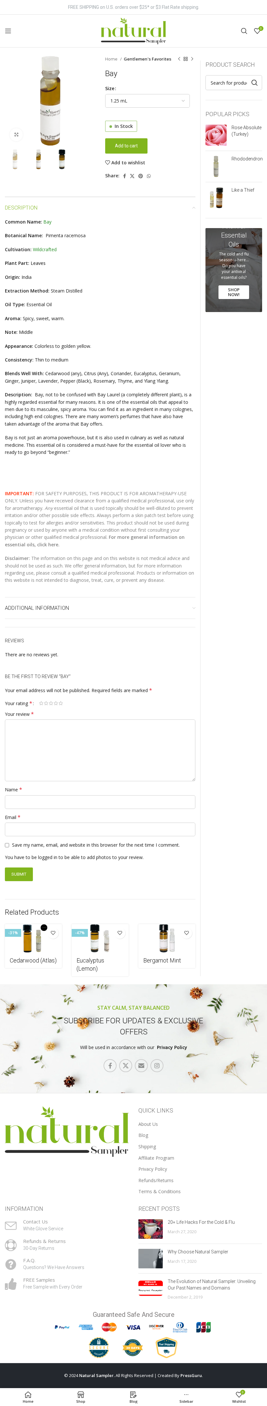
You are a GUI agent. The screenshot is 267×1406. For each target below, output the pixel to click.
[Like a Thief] (216, 197)
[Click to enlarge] (16, 134)
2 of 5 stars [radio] (46, 703)
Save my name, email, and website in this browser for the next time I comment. (96, 845)
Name (13, 789)
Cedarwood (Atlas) (33, 960)
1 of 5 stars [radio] (41, 703)
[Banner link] (233, 270)
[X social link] (132, 176)
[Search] (244, 30)
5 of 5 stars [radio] (60, 703)
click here (47, 544)
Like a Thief (243, 190)
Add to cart (126, 145)
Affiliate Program (156, 1158)
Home (112, 59)
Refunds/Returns (156, 1180)
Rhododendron (247, 158)
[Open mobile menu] (8, 30)
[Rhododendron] (216, 166)
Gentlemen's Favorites (147, 59)
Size (109, 88)
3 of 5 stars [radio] (51, 703)
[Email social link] (141, 1065)
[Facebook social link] (124, 176)
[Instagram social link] (156, 1065)
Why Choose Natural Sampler (198, 1251)
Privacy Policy (172, 1047)
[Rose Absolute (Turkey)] (216, 135)
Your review (19, 714)
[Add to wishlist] (53, 933)
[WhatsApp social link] (149, 176)
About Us (148, 1124)
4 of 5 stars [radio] (55, 703)
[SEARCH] (254, 82)
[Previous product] (179, 59)
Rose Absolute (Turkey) (246, 131)
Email (13, 817)
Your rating (18, 703)
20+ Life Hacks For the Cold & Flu (201, 1222)
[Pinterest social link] (140, 176)
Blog (143, 1135)
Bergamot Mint (162, 960)
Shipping (147, 1146)
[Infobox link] (67, 1225)
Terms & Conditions (159, 1191)
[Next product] (192, 59)
